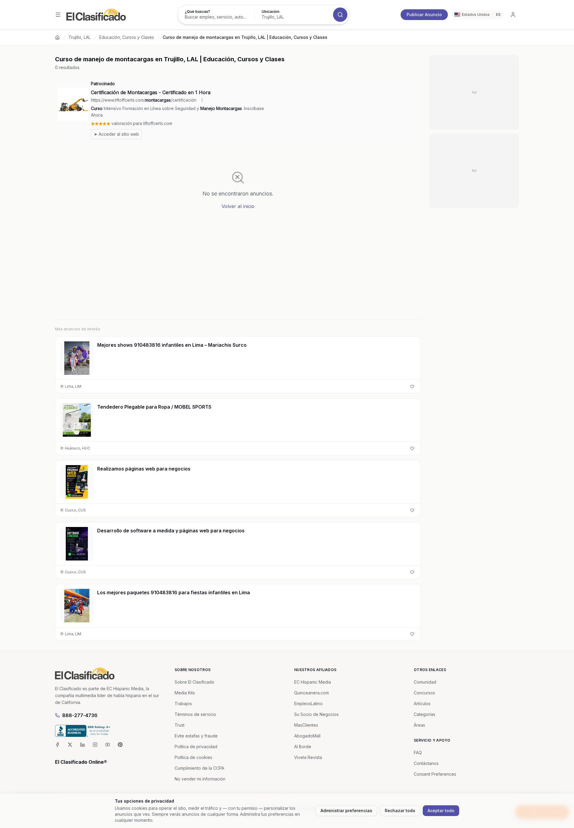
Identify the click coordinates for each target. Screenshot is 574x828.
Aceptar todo (441, 810)
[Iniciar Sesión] (513, 15)
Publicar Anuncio (424, 14)
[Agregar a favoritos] (412, 386)
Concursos (424, 692)
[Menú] (58, 15)
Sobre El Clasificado (194, 682)
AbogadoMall (307, 735)
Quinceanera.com (311, 692)
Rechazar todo (400, 810)
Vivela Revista (308, 757)
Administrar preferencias (346, 810)
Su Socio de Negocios (316, 714)
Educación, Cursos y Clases (126, 37)
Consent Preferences (435, 774)
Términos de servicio (195, 714)
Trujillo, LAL (79, 37)
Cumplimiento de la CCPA (199, 768)
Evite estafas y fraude (196, 735)
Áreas (419, 725)
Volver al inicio (238, 206)
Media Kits (185, 692)
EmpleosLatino (308, 703)
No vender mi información (200, 778)
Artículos (422, 703)
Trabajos (183, 703)
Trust (179, 725)
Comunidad (425, 682)
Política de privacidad (196, 746)
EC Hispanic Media (312, 682)
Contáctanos (426, 763)
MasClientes (306, 725)
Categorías (424, 714)
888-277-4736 (79, 715)
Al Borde (302, 746)
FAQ (418, 752)
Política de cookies (193, 757)
